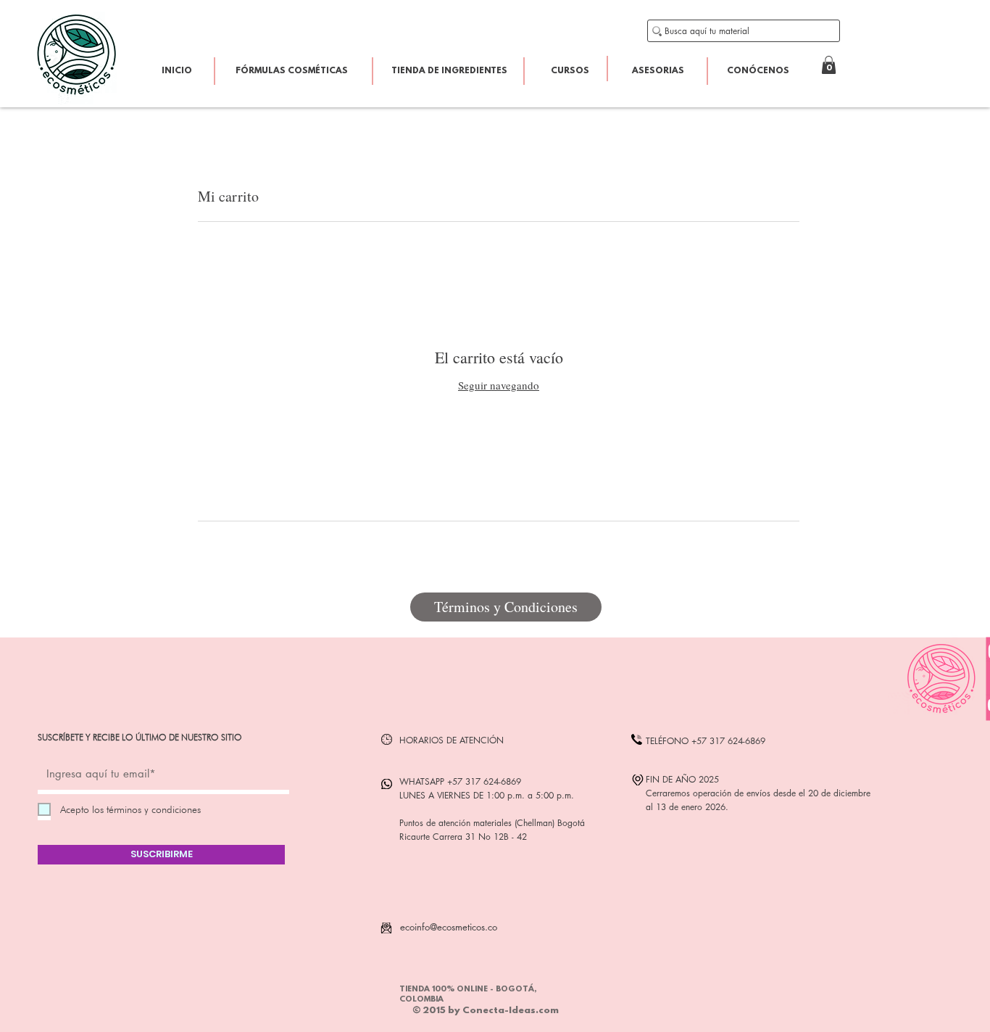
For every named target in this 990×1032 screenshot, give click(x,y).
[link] (828, 65)
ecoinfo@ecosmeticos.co (448, 926)
